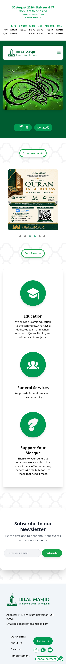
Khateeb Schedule (33, 17)
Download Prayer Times (33, 14)
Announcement (46, 659)
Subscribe (52, 553)
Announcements (33, 153)
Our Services (33, 253)
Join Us (21, 127)
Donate (41, 127)
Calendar (16, 649)
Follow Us (43, 641)
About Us (16, 643)
